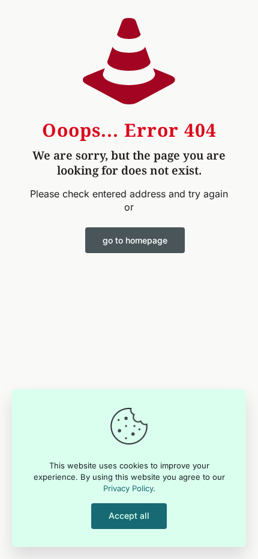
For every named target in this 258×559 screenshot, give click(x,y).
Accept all (129, 515)
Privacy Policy (128, 488)
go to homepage (135, 240)
